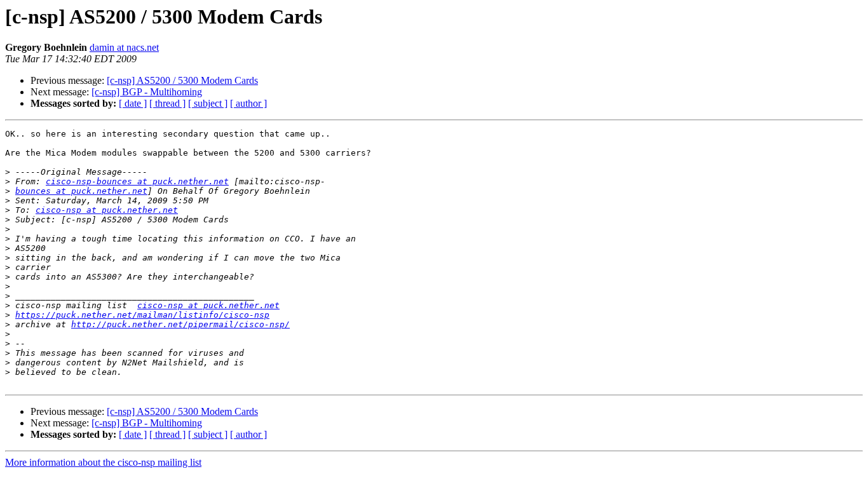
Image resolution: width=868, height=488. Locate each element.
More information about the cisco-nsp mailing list (103, 462)
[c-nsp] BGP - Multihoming (147, 91)
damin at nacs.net (124, 47)
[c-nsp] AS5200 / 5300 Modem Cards (182, 80)
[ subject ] (207, 103)
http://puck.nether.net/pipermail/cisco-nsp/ (180, 324)
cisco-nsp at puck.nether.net (107, 210)
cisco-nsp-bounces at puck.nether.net (137, 181)
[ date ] (133, 103)
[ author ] (248, 103)
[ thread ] (167, 103)
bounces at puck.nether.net (81, 191)
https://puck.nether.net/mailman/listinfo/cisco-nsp (142, 315)
